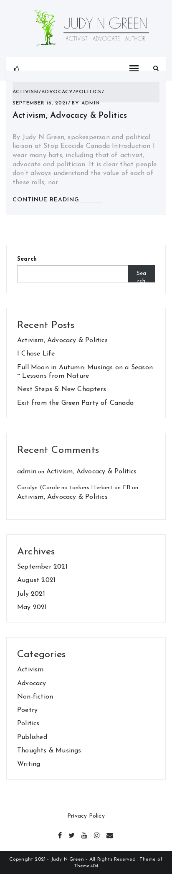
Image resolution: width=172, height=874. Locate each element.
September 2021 (42, 567)
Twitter (72, 834)
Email (110, 834)
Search (27, 259)
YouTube (84, 834)
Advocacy (57, 91)
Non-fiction (35, 697)
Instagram (97, 834)
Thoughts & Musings (49, 750)
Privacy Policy (86, 816)
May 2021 (32, 607)
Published (32, 737)
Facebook (60, 834)
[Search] (156, 69)
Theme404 (86, 866)
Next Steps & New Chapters (61, 389)
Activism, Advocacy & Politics (70, 116)
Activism (26, 91)
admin (90, 103)
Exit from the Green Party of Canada (75, 403)
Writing (28, 764)
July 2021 (31, 594)
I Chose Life (36, 354)
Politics (88, 91)
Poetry (27, 710)
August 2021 (36, 580)
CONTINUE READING (46, 200)
